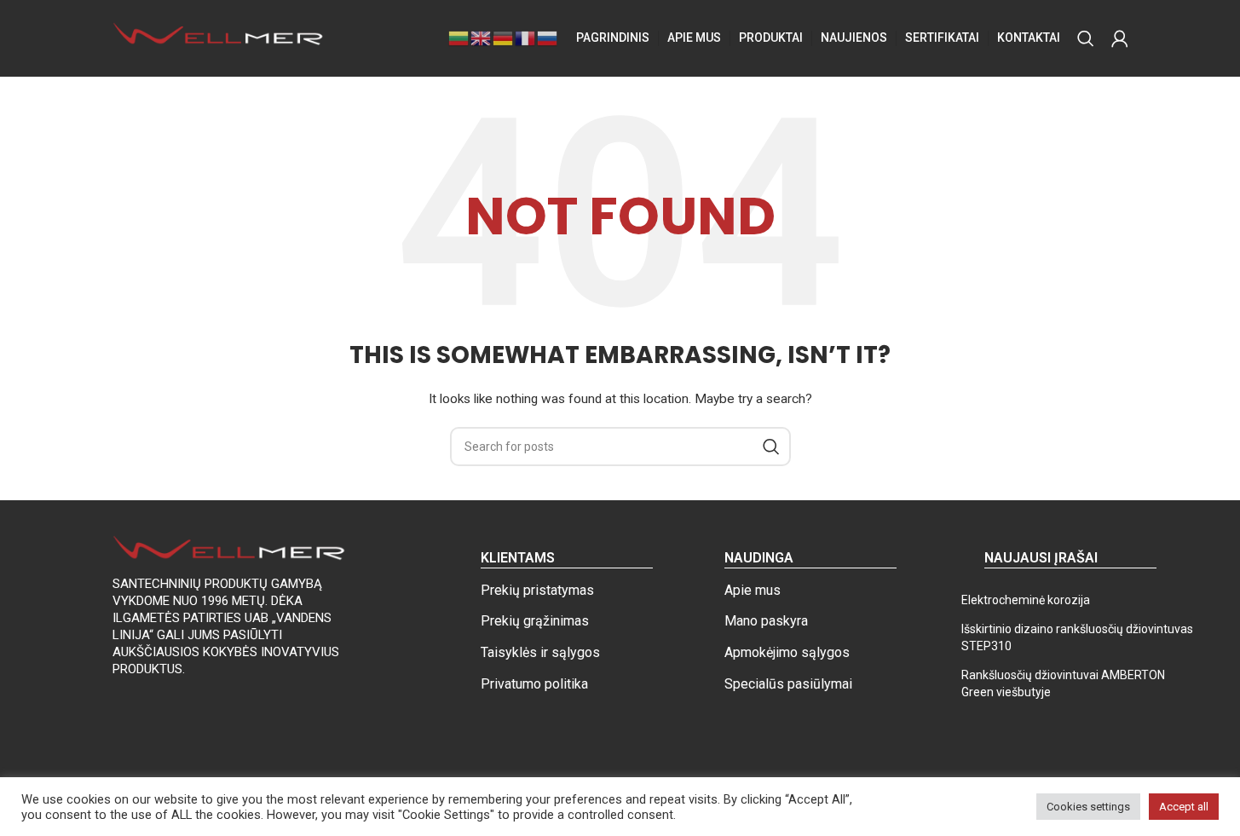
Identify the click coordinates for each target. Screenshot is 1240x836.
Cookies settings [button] (1088, 806)
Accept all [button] (1183, 806)
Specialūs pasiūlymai (788, 684)
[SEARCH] (771, 446)
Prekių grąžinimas (535, 621)
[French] (526, 37)
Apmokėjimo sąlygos (787, 652)
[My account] (1120, 38)
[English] (481, 37)
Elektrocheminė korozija (1025, 600)
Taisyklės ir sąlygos (540, 652)
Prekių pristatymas (537, 590)
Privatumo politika (534, 684)
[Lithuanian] (459, 37)
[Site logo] (219, 37)
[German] (504, 37)
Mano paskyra (766, 621)
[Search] (1086, 38)
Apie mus (752, 590)
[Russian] (548, 37)
